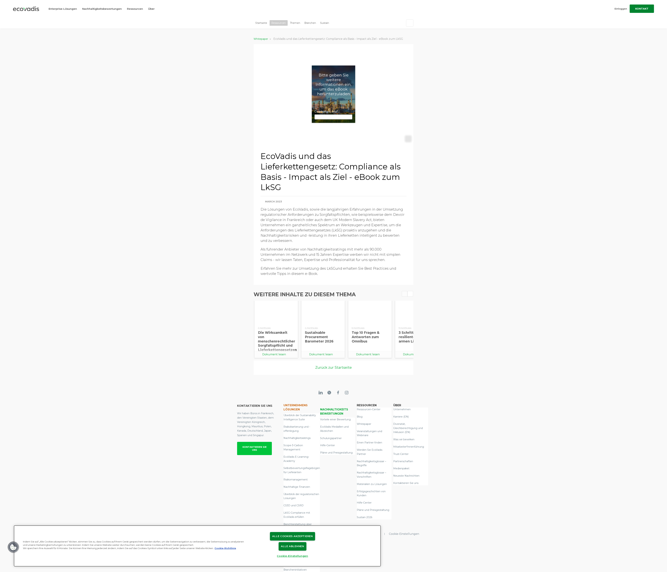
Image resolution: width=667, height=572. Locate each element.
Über (151, 8)
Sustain (324, 22)
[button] (13, 547)
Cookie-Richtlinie (225, 548)
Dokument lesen (274, 354)
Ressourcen (135, 8)
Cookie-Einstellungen (404, 534)
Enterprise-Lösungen (63, 8)
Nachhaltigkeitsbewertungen (102, 8)
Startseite (261, 22)
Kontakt (641, 8)
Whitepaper (261, 38)
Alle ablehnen (292, 546)
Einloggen (621, 8)
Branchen (310, 22)
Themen (295, 22)
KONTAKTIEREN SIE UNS (254, 448)
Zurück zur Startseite (333, 367)
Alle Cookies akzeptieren (292, 536)
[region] (197, 545)
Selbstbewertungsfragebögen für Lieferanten (301, 470)
